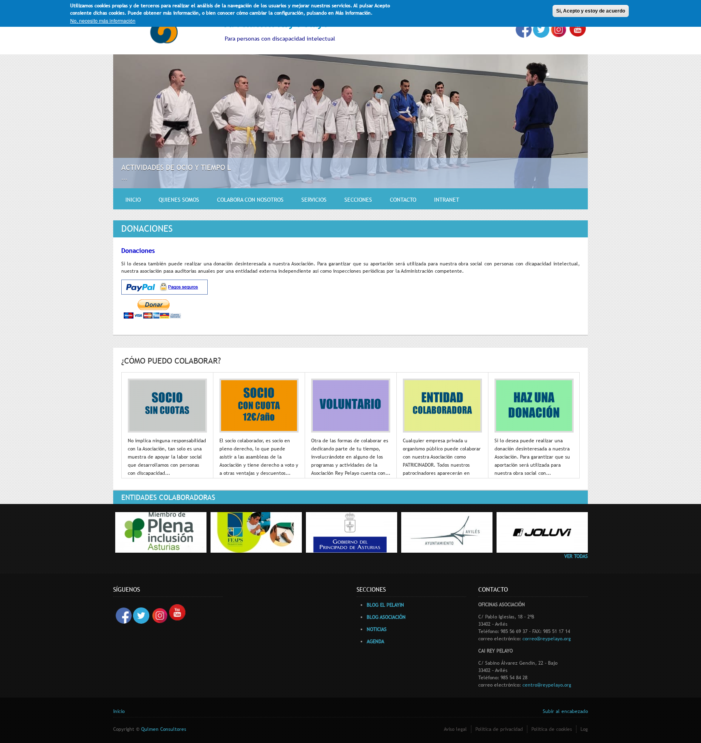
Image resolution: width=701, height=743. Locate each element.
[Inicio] (164, 32)
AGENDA (375, 641)
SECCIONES (358, 199)
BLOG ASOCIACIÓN (386, 617)
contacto (403, 199)
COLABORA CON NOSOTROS (250, 199)
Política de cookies (551, 729)
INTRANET (446, 199)
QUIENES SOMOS (179, 199)
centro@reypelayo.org (547, 685)
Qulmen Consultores (163, 729)
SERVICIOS (314, 199)
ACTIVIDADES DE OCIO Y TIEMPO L (176, 167)
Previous (562, 176)
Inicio (133, 199)
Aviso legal (455, 729)
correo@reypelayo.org (547, 638)
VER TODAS (576, 556)
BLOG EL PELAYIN (385, 605)
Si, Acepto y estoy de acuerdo (590, 11)
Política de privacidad (499, 729)
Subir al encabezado (565, 711)
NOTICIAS (377, 629)
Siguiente (574, 176)
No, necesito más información (102, 20)
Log (584, 729)
